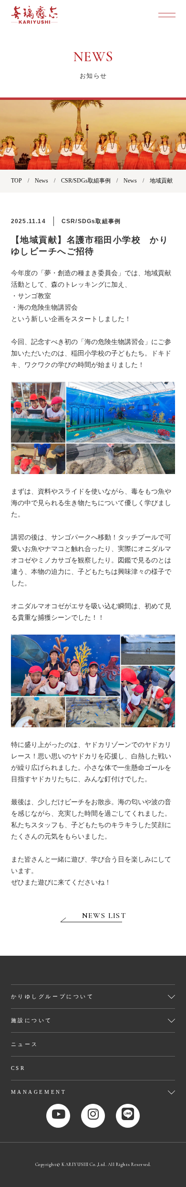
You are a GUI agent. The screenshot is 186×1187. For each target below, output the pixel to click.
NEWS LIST (104, 915)
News (41, 180)
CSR (18, 1068)
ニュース (25, 1044)
